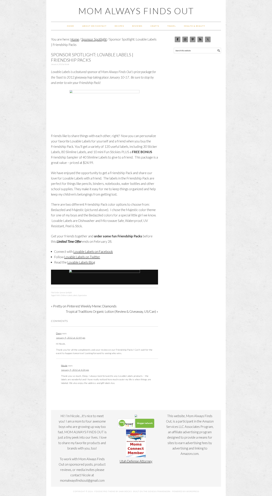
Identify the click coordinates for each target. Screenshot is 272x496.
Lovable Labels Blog (81, 262)
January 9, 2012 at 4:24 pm (75, 370)
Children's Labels (66, 295)
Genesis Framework (159, 491)
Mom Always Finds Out (136, 11)
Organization (82, 295)
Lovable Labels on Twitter (82, 257)
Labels (75, 295)
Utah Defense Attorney (136, 461)
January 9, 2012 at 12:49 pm (70, 337)
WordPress (192, 491)
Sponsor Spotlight (66, 292)
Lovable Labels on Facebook (93, 251)
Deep (58, 333)
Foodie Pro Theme (104, 491)
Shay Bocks (125, 491)
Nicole (64, 365)
